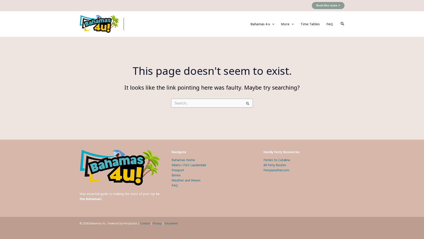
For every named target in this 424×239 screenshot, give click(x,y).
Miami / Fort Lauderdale (189, 165)
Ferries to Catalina (276, 160)
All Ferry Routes (274, 165)
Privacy (157, 223)
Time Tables (310, 24)
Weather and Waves (186, 180)
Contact (145, 223)
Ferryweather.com (276, 170)
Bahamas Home (183, 160)
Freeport (178, 170)
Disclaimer (171, 223)
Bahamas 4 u (260, 24)
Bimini (176, 175)
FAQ (329, 24)
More (285, 24)
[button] (328, 5)
